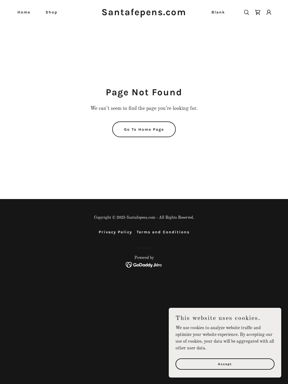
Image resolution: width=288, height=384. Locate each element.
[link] (143, 14)
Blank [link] (218, 12)
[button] (268, 12)
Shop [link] (52, 12)
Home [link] (23, 12)
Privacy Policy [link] (115, 232)
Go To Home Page (144, 129)
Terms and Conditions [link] (163, 232)
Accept (225, 364)
